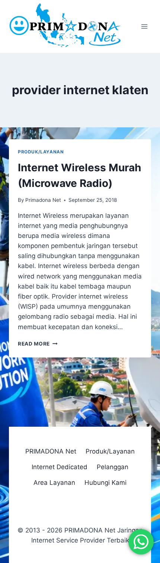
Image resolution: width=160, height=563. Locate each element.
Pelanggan (112, 467)
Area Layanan (54, 482)
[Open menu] (144, 26)
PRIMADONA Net (50, 451)
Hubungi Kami (105, 482)
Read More (38, 344)
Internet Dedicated (59, 467)
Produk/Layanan (41, 152)
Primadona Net (43, 200)
